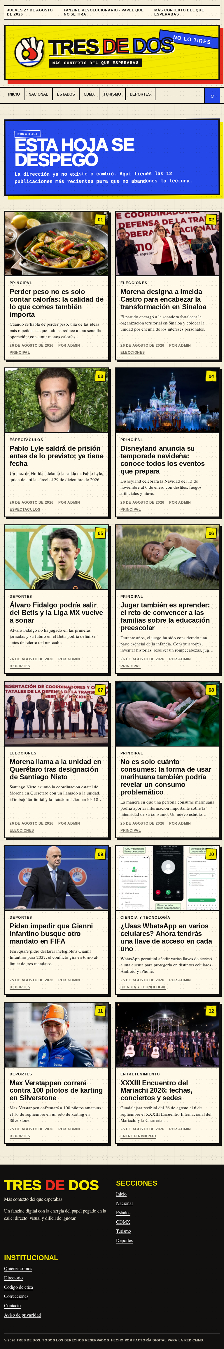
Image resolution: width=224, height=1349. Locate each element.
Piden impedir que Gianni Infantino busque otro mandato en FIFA (51, 933)
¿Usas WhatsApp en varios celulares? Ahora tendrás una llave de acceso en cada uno (166, 937)
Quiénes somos (18, 1268)
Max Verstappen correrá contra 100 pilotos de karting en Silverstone (56, 1090)
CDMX (89, 94)
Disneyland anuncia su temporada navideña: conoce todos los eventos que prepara (162, 459)
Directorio (13, 1277)
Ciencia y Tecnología (143, 987)
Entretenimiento (138, 1136)
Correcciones (16, 1296)
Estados (66, 94)
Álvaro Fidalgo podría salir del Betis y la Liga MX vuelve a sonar (56, 612)
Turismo (112, 94)
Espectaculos (25, 509)
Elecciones (132, 352)
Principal (20, 352)
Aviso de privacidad (22, 1315)
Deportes (140, 94)
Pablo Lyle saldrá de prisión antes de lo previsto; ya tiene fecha (56, 455)
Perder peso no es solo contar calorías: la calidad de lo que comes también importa (56, 303)
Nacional (38, 94)
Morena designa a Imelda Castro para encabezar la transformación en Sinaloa (163, 299)
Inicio (14, 94)
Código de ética (18, 1287)
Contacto (12, 1305)
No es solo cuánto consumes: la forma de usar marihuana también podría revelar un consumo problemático (165, 777)
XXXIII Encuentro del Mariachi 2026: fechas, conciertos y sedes (156, 1090)
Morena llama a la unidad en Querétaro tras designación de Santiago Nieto (55, 769)
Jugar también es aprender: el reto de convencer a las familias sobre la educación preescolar (165, 616)
